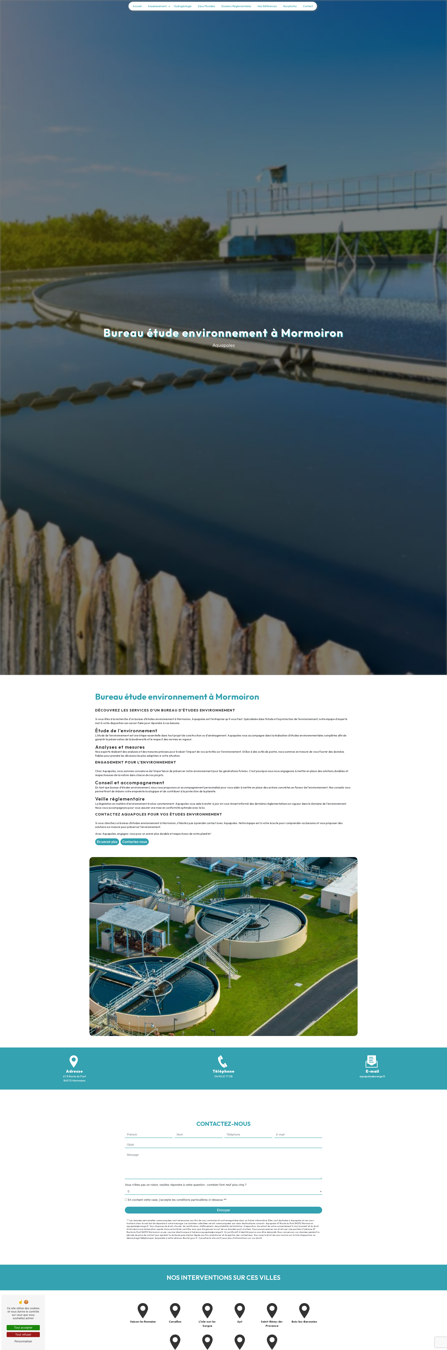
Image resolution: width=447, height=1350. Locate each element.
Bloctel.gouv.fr (190, 1238)
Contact (308, 6)
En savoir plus (107, 842)
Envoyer (223, 1210)
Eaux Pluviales (206, 6)
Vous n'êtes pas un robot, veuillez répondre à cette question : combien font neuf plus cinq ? (185, 1184)
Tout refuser (23, 1334)
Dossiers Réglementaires (236, 6)
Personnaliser (23, 1341)
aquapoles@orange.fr (372, 1076)
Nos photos (290, 6)
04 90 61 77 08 (223, 1076)
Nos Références (267, 6)
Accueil (137, 6)
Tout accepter (23, 1327)
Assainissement (157, 6)
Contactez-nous (134, 842)
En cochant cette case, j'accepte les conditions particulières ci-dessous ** (177, 1199)
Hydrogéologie (183, 6)
